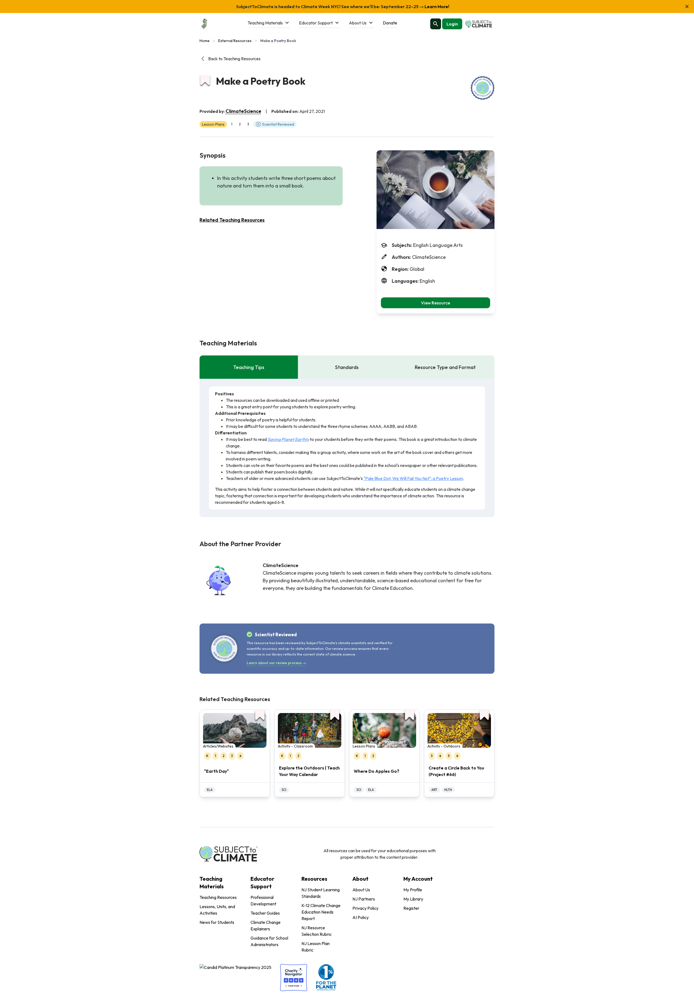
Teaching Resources (218, 897)
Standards (347, 367)
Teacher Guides (265, 913)
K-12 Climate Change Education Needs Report (320, 912)
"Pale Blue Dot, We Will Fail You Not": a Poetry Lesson (413, 478)
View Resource (435, 303)
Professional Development (263, 900)
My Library (413, 899)
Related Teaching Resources (232, 220)
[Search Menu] (435, 23)
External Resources (235, 40)
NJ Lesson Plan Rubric (315, 947)
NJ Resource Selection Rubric (316, 931)
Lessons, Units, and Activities (217, 910)
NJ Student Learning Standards (320, 893)
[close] (687, 6)
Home (205, 40)
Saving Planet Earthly (288, 439)
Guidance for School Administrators (269, 941)
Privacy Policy (365, 908)
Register (411, 908)
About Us (361, 889)
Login (452, 24)
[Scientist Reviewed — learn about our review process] (482, 88)
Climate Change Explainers (265, 925)
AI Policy (360, 917)
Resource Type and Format (445, 367)
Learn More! (436, 6)
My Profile (412, 889)
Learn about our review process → (276, 663)
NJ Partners (363, 899)
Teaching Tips (248, 367)
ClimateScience (243, 111)
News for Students (217, 922)
